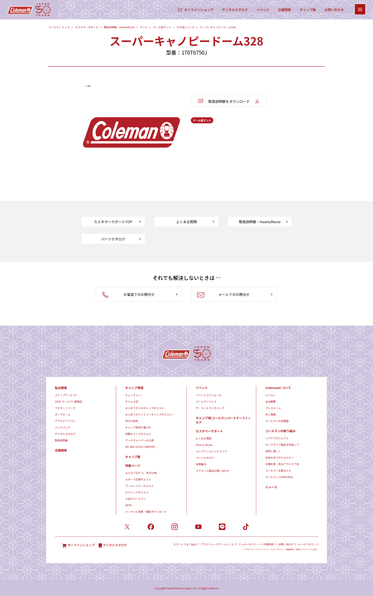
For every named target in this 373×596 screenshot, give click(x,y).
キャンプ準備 (134, 388)
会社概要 (270, 401)
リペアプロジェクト (277, 438)
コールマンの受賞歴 (277, 421)
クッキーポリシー (248, 544)
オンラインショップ (198, 10)
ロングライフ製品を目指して (282, 444)
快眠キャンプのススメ (138, 434)
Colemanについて (278, 388)
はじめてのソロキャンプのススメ (144, 408)
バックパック (62, 427)
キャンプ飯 (308, 10)
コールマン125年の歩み (279, 477)
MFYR (128, 505)
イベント (262, 10)
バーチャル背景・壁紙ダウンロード (146, 511)
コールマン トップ (59, 27)
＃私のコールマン (135, 498)
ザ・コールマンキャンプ (210, 408)
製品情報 (61, 388)
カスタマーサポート (86, 27)
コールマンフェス (206, 401)
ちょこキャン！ (134, 395)
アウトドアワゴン (65, 421)
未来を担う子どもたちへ (279, 457)
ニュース (271, 487)
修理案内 (201, 464)
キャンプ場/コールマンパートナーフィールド (223, 420)
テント (144, 27)
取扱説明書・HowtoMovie (119, 27)
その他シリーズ (185, 27)
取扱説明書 (61, 440)
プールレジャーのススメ (139, 486)
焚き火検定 (131, 421)
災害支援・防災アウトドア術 (282, 464)
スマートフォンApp (184, 544)
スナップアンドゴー (66, 395)
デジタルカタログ (235, 10)
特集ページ (132, 465)
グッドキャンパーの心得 (139, 440)
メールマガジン (307, 544)
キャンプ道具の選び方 (138, 427)
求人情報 (270, 414)
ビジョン (270, 395)
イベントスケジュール (208, 395)
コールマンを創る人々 (278, 470)
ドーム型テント (162, 27)
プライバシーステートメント (217, 544)
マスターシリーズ (65, 408)
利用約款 (268, 544)
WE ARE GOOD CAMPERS (140, 447)
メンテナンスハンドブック (211, 451)
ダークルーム (62, 414)
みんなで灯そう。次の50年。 (142, 473)
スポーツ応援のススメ (138, 479)
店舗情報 (284, 10)
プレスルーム (273, 408)
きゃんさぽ (131, 401)
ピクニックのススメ (137, 492)
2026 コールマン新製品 (68, 401)
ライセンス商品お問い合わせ (212, 470)
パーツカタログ (205, 458)
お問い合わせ (334, 10)
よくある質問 (203, 438)
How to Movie (204, 445)
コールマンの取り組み (280, 431)
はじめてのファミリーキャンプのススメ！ (149, 414)
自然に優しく (273, 451)
